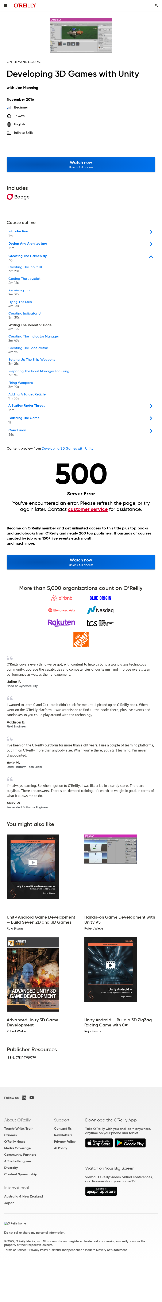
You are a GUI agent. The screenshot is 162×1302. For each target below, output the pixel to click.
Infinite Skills (23, 133)
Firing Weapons (20, 385)
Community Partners (20, 1154)
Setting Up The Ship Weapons (31, 362)
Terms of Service (15, 1250)
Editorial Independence (66, 1250)
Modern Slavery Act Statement (106, 1250)
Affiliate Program (17, 1161)
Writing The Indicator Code (29, 327)
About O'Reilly (17, 1120)
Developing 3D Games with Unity (67, 448)
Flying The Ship (20, 304)
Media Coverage (17, 1148)
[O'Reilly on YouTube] (32, 1098)
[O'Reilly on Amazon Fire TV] (101, 1194)
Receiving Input (20, 292)
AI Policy (60, 1148)
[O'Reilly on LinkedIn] (24, 1098)
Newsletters (63, 1135)
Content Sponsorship (20, 1174)
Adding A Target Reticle (27, 396)
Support (62, 1120)
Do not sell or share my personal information (34, 1233)
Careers (10, 1135)
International (16, 1187)
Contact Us (63, 1128)
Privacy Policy (65, 1141)
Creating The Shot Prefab (28, 350)
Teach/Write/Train (18, 1128)
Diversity (11, 1167)
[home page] (25, 5)
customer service (88, 509)
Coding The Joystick (24, 281)
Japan (9, 1203)
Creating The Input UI (25, 269)
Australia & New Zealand (23, 1196)
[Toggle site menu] (5, 5)
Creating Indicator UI (25, 315)
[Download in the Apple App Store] (99, 1146)
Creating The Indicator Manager (33, 338)
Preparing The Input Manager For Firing (38, 373)
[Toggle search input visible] (156, 5)
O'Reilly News (14, 1141)
